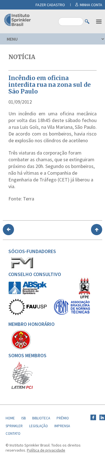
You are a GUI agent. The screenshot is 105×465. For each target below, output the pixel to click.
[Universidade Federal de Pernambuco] (84, 297)
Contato (13, 433)
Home (10, 418)
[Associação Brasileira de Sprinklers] (27, 293)
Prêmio (63, 418)
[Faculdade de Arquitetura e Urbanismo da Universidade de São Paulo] (27, 313)
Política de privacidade (46, 450)
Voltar (8, 229)
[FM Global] (22, 266)
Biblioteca (41, 418)
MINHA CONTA (91, 4)
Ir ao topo (96, 229)
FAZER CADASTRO (50, 4)
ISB (23, 418)
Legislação (38, 426)
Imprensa (62, 426)
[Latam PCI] (22, 387)
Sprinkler (14, 426)
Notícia (21, 57)
